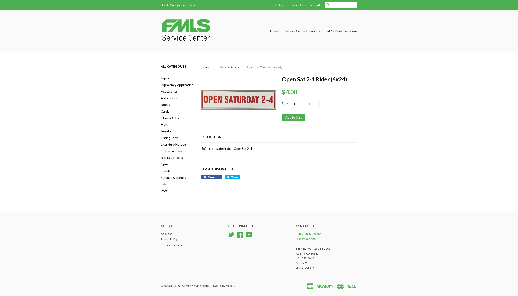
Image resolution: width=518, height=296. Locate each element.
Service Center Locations (302, 31)
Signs (164, 164)
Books (165, 104)
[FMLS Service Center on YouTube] (249, 234)
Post (164, 191)
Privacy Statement (172, 245)
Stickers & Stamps (173, 177)
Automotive (169, 98)
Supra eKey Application (177, 85)
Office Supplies (171, 151)
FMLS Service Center (196, 285)
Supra (165, 78)
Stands (165, 171)
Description (211, 137)
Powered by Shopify (223, 285)
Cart (281, 5)
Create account (310, 5)
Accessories (169, 91)
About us (166, 233)
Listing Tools (169, 138)
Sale (164, 184)
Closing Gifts (170, 118)
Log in (294, 5)
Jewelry (166, 131)
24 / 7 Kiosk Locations (341, 31)
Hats (164, 124)
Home (274, 31)
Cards (165, 111)
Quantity (289, 103)
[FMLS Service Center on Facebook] (240, 234)
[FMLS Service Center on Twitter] (231, 234)
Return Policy (169, 239)
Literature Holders (174, 144)
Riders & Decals (172, 157)
